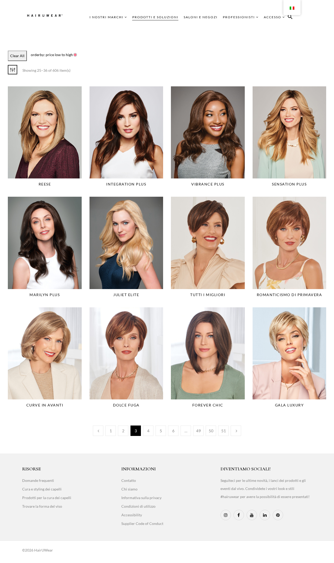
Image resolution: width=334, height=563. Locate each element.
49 (198, 430)
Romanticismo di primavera (289, 294)
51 (223, 430)
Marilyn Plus (44, 294)
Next (236, 431)
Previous (98, 431)
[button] (290, 17)
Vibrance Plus (207, 184)
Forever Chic (207, 405)
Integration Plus (126, 184)
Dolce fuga (126, 405)
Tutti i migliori (207, 294)
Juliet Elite (126, 294)
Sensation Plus (289, 184)
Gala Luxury (289, 405)
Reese (45, 184)
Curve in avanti (44, 405)
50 (211, 430)
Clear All (17, 55)
